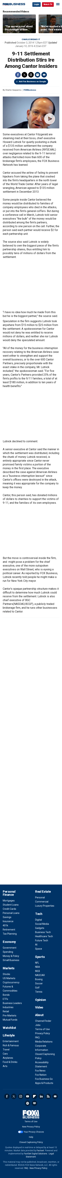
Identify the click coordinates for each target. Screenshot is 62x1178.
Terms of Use (42, 1029)
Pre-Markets (9, 1015)
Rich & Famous (11, 1045)
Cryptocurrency (11, 982)
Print (37, 75)
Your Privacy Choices (34, 1132)
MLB (37, 971)
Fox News (40, 1070)
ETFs (5, 999)
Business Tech (43, 932)
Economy (9, 942)
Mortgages (9, 900)
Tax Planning (10, 933)
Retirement (9, 929)
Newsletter (55, 1096)
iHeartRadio (34, 1103)
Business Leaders (12, 1003)
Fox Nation (40, 1074)
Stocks (6, 974)
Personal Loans (11, 913)
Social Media (42, 924)
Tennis (38, 991)
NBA (37, 966)
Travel (6, 1049)
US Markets (9, 978)
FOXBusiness (30, 90)
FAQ (37, 1037)
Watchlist (9, 1028)
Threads (31, 75)
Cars (5, 1053)
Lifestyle (9, 1035)
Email (44, 75)
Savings (7, 917)
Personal (40, 897)
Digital (38, 919)
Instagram (20, 1096)
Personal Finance (9, 893)
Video (39, 1007)
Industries (8, 1007)
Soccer (39, 983)
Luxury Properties (44, 905)
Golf (37, 987)
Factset (40, 1150)
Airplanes (8, 1057)
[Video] (31, 112)
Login (36, 4)
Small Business (11, 960)
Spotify (27, 1103)
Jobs (37, 1025)
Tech (38, 914)
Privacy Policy (42, 1033)
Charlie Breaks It (31, 39)
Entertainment (11, 1041)
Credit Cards (9, 908)
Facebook (18, 75)
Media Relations (44, 1041)
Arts (5, 1066)
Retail (6, 1011)
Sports (40, 957)
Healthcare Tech (44, 936)
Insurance (8, 921)
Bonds (6, 994)
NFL (37, 962)
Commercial (41, 901)
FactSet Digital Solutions (35, 1153)
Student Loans (11, 904)
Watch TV (48, 4)
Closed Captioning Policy (31, 1142)
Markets (8, 968)
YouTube (27, 1096)
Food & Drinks (10, 1062)
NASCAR (40, 975)
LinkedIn (41, 1096)
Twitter (24, 75)
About (39, 1015)
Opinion (40, 1000)
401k (5, 925)
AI (36, 944)
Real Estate (43, 891)
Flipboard (34, 1096)
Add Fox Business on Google (32, 81)
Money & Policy (11, 956)
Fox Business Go (44, 1079)
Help (31, 1137)
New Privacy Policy (31, 1127)
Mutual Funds (10, 1019)
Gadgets (39, 928)
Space (38, 948)
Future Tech (41, 940)
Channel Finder (43, 1021)
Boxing (39, 979)
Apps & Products (44, 1083)
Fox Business (14, 4)
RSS (48, 1096)
